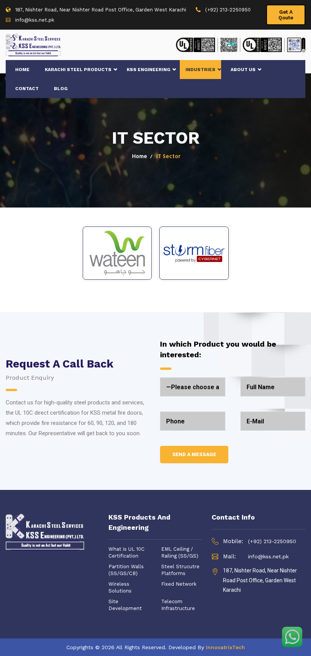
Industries (200, 69)
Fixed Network (178, 584)
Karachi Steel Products (78, 69)
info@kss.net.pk (34, 20)
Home (22, 69)
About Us (243, 69)
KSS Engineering (148, 69)
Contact (27, 88)
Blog (61, 88)
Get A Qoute (285, 15)
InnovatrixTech (225, 647)
